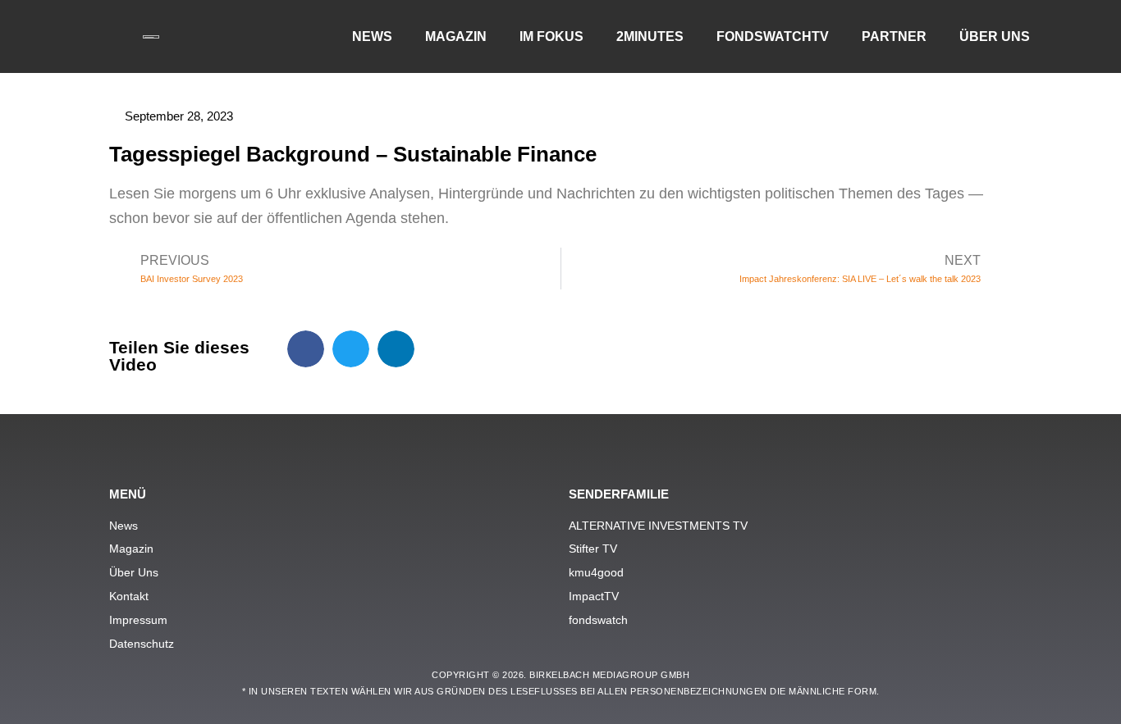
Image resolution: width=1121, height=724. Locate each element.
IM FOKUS (551, 36)
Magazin (456, 36)
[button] (305, 348)
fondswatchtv (772, 36)
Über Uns (994, 36)
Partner (894, 36)
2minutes (650, 36)
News (372, 36)
